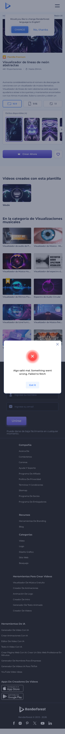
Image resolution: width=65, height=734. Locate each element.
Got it (32, 385)
